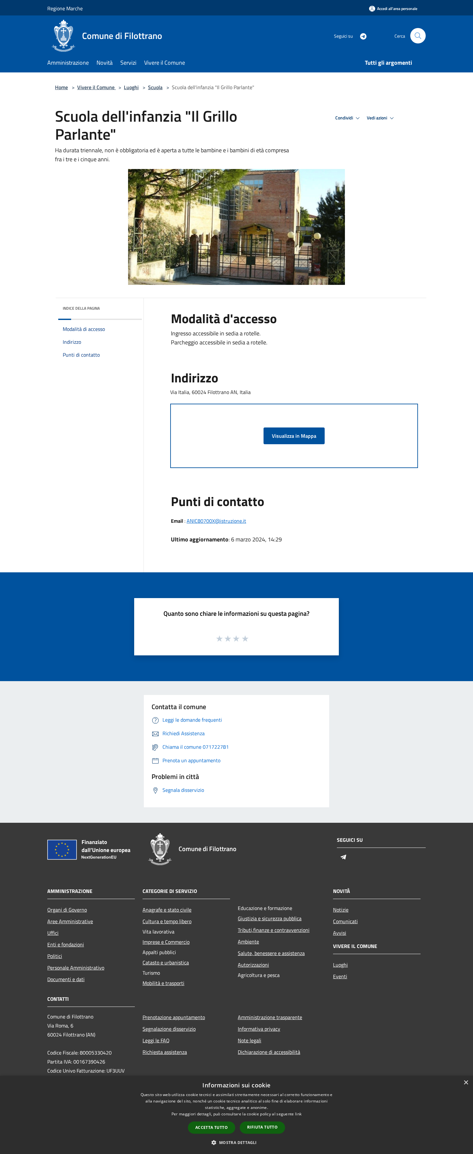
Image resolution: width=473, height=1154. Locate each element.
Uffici (53, 933)
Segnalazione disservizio (169, 1029)
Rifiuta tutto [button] (262, 1127)
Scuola (155, 87)
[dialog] (236, 1115)
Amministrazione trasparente (270, 1017)
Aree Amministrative (70, 921)
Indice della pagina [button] (81, 308)
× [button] (465, 1082)
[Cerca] (418, 35)
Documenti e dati (66, 979)
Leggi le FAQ (156, 1040)
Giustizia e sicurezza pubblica (269, 918)
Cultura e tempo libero (167, 921)
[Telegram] (360, 35)
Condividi (344, 117)
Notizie (340, 910)
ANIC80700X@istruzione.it (216, 521)
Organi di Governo (67, 910)
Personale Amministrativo (75, 967)
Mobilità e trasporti (163, 983)
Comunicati (345, 921)
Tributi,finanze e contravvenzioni (274, 930)
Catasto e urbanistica (166, 962)
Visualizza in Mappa (294, 436)
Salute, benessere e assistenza (271, 953)
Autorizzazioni (253, 965)
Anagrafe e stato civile (167, 910)
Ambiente (248, 941)
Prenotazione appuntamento (174, 1017)
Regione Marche (65, 8)
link (298, 1114)
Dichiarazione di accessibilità (269, 1052)
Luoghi (131, 87)
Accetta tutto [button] (211, 1127)
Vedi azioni (377, 117)
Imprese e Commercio (166, 942)
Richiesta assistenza (165, 1052)
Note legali (249, 1040)
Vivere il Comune (96, 87)
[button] (236, 1142)
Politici (54, 956)
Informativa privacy (259, 1029)
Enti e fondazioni (65, 944)
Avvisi (339, 933)
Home (61, 87)
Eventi (340, 976)
